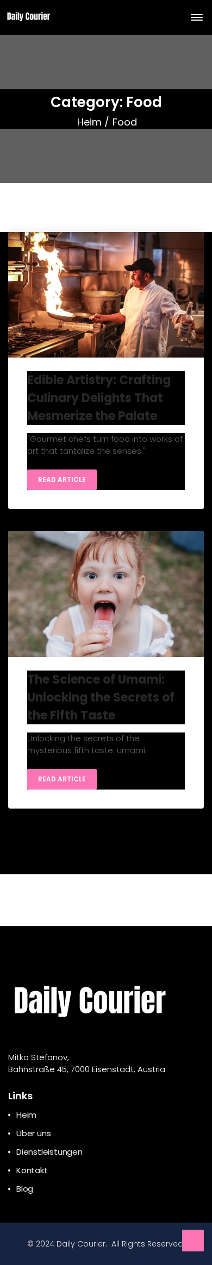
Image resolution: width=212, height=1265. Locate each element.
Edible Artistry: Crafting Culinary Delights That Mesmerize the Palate (99, 398)
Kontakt (32, 1170)
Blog (24, 1188)
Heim (89, 122)
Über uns (33, 1133)
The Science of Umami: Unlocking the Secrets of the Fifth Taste (100, 697)
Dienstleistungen (49, 1151)
